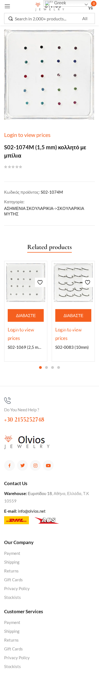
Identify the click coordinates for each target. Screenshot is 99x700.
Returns (11, 570)
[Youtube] (48, 465)
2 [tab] (46, 367)
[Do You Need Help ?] (7, 400)
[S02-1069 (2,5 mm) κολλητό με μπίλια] (25, 282)
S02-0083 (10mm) (72, 347)
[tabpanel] (26, 311)
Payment (12, 553)
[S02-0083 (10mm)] (73, 282)
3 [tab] (52, 367)
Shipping (12, 562)
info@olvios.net (32, 511)
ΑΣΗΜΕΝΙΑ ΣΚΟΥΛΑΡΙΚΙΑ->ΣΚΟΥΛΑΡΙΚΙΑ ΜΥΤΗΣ (44, 211)
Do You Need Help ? (21, 409)
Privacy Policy (17, 588)
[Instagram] (35, 465)
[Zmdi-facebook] (9, 465)
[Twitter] (22, 465)
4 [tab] (58, 367)
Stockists (12, 597)
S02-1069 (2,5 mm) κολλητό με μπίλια (26, 347)
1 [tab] (40, 367)
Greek (59, 3)
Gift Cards (13, 579)
